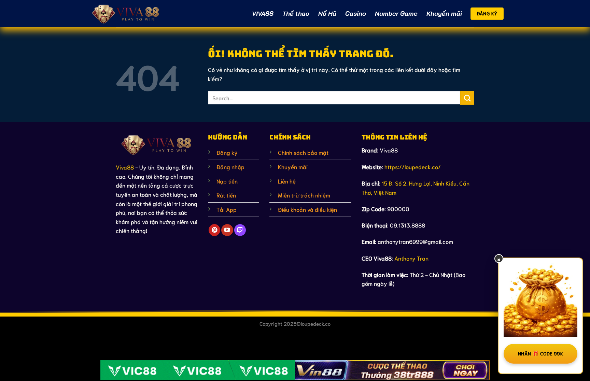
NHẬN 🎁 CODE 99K (540, 353)
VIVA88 (262, 13)
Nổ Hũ (327, 13)
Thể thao (295, 13)
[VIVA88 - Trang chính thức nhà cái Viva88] (126, 13)
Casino (355, 13)
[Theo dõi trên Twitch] (240, 230)
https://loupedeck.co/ (412, 166)
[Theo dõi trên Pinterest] (214, 230)
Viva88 (125, 167)
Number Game (396, 13)
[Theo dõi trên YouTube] (227, 230)
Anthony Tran (411, 258)
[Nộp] (467, 98)
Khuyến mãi (444, 13)
